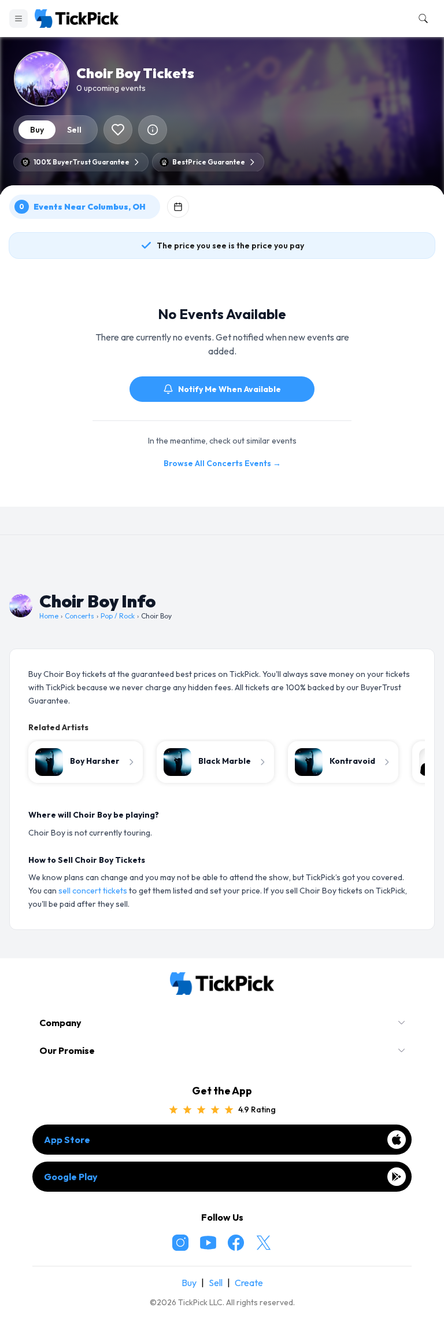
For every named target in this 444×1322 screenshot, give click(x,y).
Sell (216, 1282)
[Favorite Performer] (118, 130)
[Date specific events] (178, 207)
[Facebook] (236, 1242)
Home (48, 615)
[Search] (420, 18)
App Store (67, 1139)
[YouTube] (208, 1242)
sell (74, 129)
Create (249, 1282)
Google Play (71, 1176)
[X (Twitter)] (263, 1242)
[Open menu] (18, 18)
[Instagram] (180, 1242)
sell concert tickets (92, 890)
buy (37, 129)
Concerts (79, 615)
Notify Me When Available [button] (229, 389)
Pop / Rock (118, 615)
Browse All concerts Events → (222, 463)
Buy (189, 1282)
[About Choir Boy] (152, 130)
